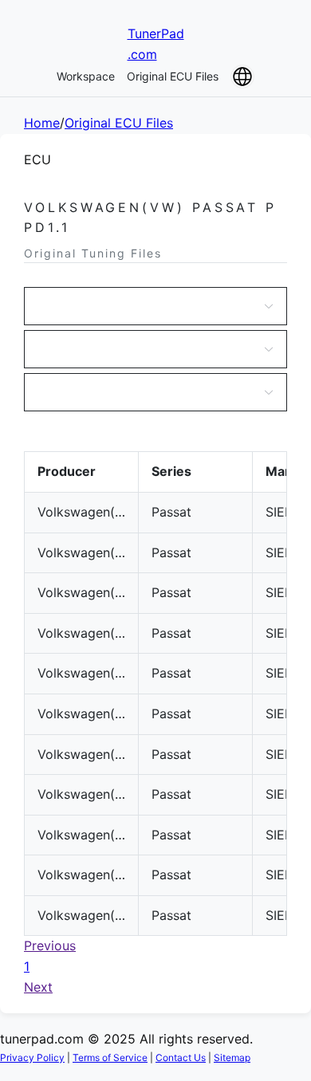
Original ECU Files (172, 76)
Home (42, 123)
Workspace (86, 76)
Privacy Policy (32, 1057)
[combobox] (147, 306)
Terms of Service (110, 1057)
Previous (50, 945)
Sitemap (232, 1057)
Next (38, 987)
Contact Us (181, 1057)
